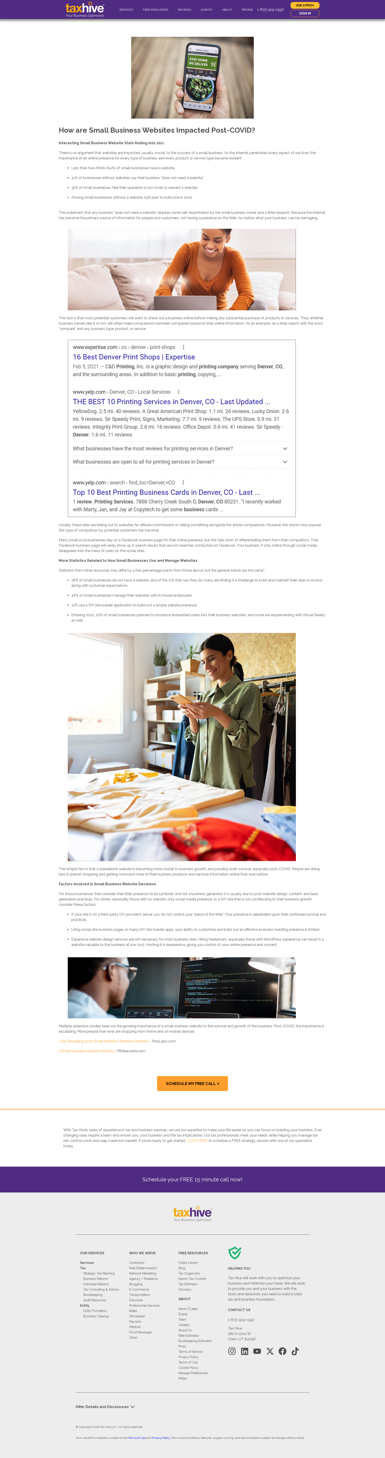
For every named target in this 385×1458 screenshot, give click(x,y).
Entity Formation (95, 1311)
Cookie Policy (188, 1367)
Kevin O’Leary (188, 1309)
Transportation (139, 1295)
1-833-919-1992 (270, 9)
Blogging (136, 1284)
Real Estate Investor (143, 1268)
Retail (133, 1311)
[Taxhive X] (270, 1351)
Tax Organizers (189, 1273)
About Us (185, 1330)
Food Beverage (140, 1332)
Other (133, 1337)
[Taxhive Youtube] (257, 1351)
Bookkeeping (92, 1295)
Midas (182, 1378)
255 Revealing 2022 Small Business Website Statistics (104, 1041)
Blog (181, 1268)
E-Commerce (139, 1289)
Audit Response (94, 1300)
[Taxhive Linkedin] (245, 1351)
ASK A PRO (304, 5)
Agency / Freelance (143, 1279)
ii (59, 1051)
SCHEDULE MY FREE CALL (191, 1083)
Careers (184, 1325)
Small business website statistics (88, 1051)
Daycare (135, 1321)
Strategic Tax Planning (99, 1273)
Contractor (137, 1262)
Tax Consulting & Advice (101, 1289)
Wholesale (137, 1316)
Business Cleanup (96, 1316)
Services (126, 9)
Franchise (136, 1300)
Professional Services (144, 1305)
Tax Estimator (188, 1284)
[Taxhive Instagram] (232, 1351)
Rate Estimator (188, 1335)
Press (182, 1346)
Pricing (247, 9)
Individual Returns (96, 1284)
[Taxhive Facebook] (283, 1351)
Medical (135, 1327)
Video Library (188, 1262)
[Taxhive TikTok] (295, 1351)
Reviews (184, 9)
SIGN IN (305, 13)
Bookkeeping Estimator (195, 1341)
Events (206, 9)
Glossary (184, 1289)
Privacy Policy (188, 1357)
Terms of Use (188, 1362)
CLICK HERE (197, 1141)
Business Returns (95, 1279)
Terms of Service (190, 1351)
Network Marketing (142, 1273)
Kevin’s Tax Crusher (192, 1279)
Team (182, 1319)
